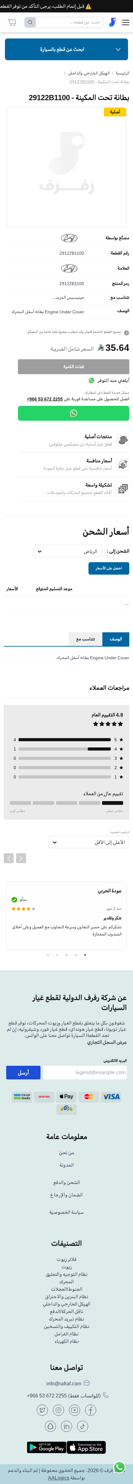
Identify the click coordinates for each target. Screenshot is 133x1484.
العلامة (123, 268)
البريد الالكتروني (115, 1060)
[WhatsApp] (73, 413)
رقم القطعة (120, 253)
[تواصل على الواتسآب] (119, 1470)
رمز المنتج (120, 283)
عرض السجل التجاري (107, 1042)
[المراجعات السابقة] (9, 858)
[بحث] (30, 22)
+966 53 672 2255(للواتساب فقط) (64, 1395)
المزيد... (59, 297)
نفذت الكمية (73, 366)
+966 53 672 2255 (45, 399)
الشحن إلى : (118, 551)
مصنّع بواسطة (117, 237)
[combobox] (97, 551)
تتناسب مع (119, 297)
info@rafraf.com (63, 1383)
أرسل (23, 1072)
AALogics (58, 1478)
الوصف (123, 310)
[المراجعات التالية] (21, 858)
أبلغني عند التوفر (113, 380)
